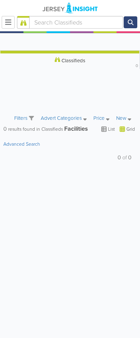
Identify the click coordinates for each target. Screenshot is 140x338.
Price (99, 118)
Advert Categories (62, 118)
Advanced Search (21, 144)
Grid (130, 129)
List (111, 129)
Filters (21, 118)
